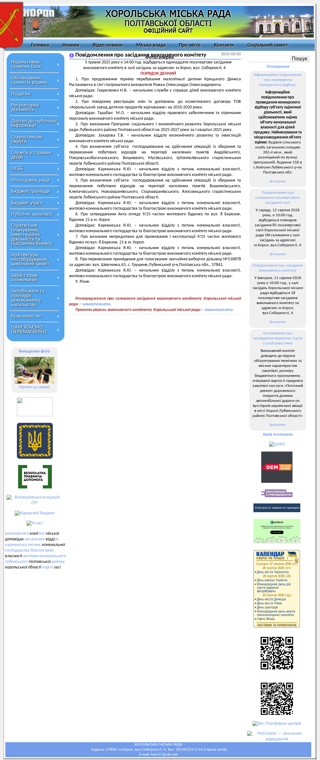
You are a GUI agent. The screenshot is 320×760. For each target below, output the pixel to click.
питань (34, 544)
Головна (40, 45)
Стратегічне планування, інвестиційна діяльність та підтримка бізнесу (31, 234)
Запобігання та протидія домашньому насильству (27, 297)
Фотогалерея (159, 57)
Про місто (190, 45)
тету (41, 533)
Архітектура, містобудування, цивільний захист (30, 259)
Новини (70, 45)
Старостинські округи (27, 139)
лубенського (16, 561)
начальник (35, 539)
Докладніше (278, 181)
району (58, 561)
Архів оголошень (278, 434)
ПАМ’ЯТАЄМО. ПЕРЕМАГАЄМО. (29, 329)
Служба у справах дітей (31, 155)
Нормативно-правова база (26, 64)
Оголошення (278, 67)
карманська (16, 544)
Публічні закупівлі (31, 214)
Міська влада (151, 45)
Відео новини (108, 45)
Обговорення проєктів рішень (29, 80)
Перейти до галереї (34, 387)
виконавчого (17, 533)
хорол (47, 567)
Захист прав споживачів (24, 277)
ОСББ (17, 168)
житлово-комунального (44, 556)
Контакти (224, 45)
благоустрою (42, 550)
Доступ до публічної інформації (34, 123)
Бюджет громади (30, 191)
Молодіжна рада (30, 180)
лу (57, 539)
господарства (17, 550)
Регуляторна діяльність (25, 107)
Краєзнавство (26, 316)
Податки (20, 94)
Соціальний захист (268, 45)
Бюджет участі (27, 203)
